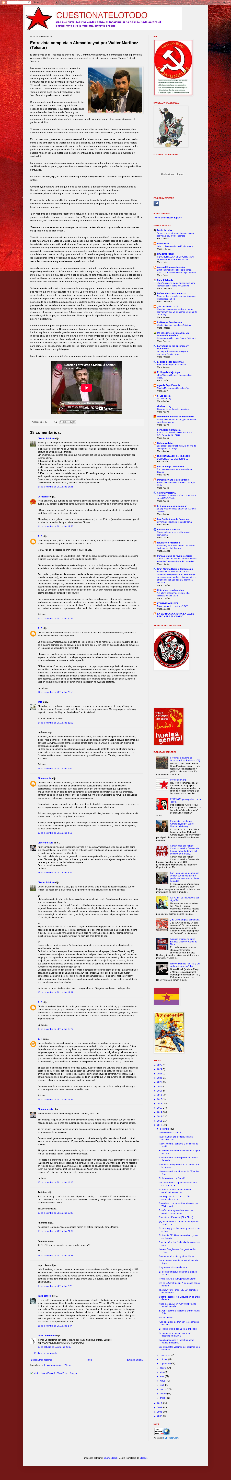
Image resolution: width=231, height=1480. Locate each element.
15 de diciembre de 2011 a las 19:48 (55, 1213)
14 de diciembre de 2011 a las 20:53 (55, 618)
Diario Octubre (164, 230)
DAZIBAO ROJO (165, 254)
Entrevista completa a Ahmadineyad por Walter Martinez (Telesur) (182, 824)
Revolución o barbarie (168, 529)
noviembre (165, 1355)
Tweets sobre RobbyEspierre (168, 217)
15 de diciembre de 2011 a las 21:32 (55, 1231)
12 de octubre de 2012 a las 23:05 (54, 1347)
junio (162, 1376)
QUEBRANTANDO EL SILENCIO (173, 456)
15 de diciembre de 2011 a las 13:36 (55, 1099)
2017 (160, 1099)
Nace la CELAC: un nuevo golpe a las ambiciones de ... (177, 1305)
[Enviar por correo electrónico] (61, 422)
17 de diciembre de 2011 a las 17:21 (55, 1255)
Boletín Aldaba (164, 443)
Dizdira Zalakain (46, 438)
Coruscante (44, 496)
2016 (160, 1103)
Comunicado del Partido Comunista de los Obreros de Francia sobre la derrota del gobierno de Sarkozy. (184, 849)
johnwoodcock (111, 1458)
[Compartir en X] (67, 422)
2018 (160, 1095)
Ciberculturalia (45, 842)
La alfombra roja (164, 398)
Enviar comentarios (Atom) (57, 1365)
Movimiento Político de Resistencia (175, 416)
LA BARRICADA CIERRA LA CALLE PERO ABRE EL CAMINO (175, 615)
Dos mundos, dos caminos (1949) (172, 606)
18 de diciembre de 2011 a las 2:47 (55, 1326)
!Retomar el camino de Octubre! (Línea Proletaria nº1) (185, 759)
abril (162, 1385)
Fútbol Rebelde (165, 280)
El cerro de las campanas (170, 362)
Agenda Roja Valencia (168, 385)
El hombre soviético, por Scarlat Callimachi (177, 338)
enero (163, 1398)
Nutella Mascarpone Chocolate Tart (173, 388)
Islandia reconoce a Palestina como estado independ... (176, 1341)
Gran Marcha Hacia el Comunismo (175, 569)
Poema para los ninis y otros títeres (176, 1256)
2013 (160, 1116)
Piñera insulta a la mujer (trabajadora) (177, 1278)
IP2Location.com (171, 1438)
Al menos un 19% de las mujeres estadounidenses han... (175, 1191)
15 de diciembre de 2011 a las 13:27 (55, 1029)
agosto (163, 1368)
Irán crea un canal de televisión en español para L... (176, 1138)
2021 (160, 1082)
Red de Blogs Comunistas (170, 466)
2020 (160, 1086)
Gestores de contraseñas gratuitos (173, 409)
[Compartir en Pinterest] (74, 422)
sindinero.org (164, 406)
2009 (160, 1407)
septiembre (165, 1363)
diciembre (165, 1129)
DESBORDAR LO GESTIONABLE (172, 459)
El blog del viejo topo (168, 372)
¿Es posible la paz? (167, 306)
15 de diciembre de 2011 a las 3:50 (55, 833)
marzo (163, 1389)
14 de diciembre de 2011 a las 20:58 (55, 692)
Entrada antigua (135, 1360)
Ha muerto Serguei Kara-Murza (171, 364)
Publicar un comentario (45, 1353)
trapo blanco (44, 1296)
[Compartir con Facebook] (71, 422)
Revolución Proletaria (168, 542)
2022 (160, 1078)
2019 (160, 1090)
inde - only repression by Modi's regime (175, 246)
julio (162, 1372)
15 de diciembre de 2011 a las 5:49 (55, 872)
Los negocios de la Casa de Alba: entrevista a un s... (175, 1197)
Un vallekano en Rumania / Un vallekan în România (173, 334)
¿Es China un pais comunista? (185, 919)
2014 (160, 1112)
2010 (160, 1403)
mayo (163, 1380)
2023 (160, 1073)
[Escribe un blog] (64, 422)
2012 (160, 1121)
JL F (40, 536)
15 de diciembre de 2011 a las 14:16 (55, 1182)
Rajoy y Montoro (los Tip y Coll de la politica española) (185, 965)
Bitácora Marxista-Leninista (171, 293)
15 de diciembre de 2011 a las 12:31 (55, 992)
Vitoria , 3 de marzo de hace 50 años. (174, 325)
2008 (160, 1412)
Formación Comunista (168, 430)
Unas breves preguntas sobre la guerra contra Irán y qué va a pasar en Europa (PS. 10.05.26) (177, 312)
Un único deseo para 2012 (171, 1132)
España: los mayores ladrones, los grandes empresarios (176, 1211)
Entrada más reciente (41, 1360)
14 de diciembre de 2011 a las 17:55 (55, 486)
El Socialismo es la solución (172, 506)
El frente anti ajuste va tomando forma (174, 522)
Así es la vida (165, 1317)
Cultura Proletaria (166, 493)
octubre (164, 1359)
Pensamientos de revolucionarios (174, 556)
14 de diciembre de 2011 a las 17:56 (55, 526)
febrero (163, 1393)
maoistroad (163, 243)
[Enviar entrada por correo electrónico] (55, 422)
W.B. (40, 702)
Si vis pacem (164, 396)
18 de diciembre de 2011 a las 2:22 (55, 1286)
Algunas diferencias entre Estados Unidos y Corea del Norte (184, 941)
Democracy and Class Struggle (173, 480)
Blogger (143, 1458)
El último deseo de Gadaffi (172, 1178)
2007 (160, 1416)
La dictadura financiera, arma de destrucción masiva (174, 1334)
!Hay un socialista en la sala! (173, 1267)
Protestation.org (178, 779)
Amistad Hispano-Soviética (171, 267)
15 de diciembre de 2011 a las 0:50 (55, 768)
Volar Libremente (47, 1335)
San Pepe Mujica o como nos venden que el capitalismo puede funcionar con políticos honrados (184, 877)
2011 (160, 1125)
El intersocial (45, 778)
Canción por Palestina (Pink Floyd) (176, 1217)
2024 (160, 1069)
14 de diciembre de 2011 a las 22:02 (55, 722)
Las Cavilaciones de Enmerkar (173, 519)
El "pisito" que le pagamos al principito (178, 1329)
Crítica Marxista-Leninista (170, 590)
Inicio (89, 1360)
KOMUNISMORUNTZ (167, 603)
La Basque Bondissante (169, 322)
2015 (160, 1108)
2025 (160, 1065)
